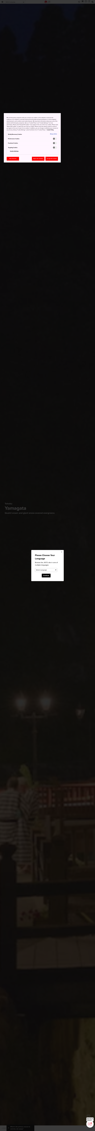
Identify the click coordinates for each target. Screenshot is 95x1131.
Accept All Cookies (52, 158)
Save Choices (12, 158)
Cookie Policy (50, 130)
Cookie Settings (14, 151)
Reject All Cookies (38, 158)
